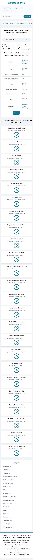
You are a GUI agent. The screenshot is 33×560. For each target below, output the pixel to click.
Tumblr (13, 542)
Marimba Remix (20, 23)
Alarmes (6, 466)
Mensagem (7, 500)
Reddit (19, 542)
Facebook (25, 104)
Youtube (13, 540)
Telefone (6, 520)
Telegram (25, 542)
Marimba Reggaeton (16, 239)
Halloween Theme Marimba (16, 419)
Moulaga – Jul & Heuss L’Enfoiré (17, 266)
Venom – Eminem (16, 432)
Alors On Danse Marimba (16, 446)
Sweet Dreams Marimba (16, 211)
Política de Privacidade (11, 545)
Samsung (6, 517)
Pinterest (7, 542)
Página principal (7, 8)
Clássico (6, 473)
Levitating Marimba (16, 169)
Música (5, 503)
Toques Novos (19, 8)
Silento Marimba (16, 363)
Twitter (24, 106)
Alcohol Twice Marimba (16, 336)
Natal (5, 507)
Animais (5, 470)
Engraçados (7, 483)
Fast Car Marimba (16, 349)
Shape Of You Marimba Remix (16, 225)
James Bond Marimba (16, 308)
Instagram (25, 540)
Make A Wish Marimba (16, 322)
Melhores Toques (7, 11)
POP (4, 510)
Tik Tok (5, 524)
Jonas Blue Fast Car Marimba (16, 280)
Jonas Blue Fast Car (16, 183)
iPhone (5, 493)
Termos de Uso (24, 545)
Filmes (5, 490)
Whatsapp (25, 108)
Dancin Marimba (16, 197)
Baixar (16, 113)
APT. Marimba (16, 156)
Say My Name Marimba (16, 391)
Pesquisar (27, 16)
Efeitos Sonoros (8, 476)
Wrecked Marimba (16, 142)
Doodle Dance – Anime (16, 405)
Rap (4, 514)
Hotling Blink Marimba (16, 294)
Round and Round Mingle (16, 128)
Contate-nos (16, 547)
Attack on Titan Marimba (25, 61)
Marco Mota (24, 84)
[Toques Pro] (16, 2)
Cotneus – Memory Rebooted (16, 377)
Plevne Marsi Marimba (16, 253)
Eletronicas (6, 480)
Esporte (5, 486)
